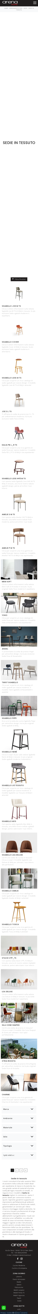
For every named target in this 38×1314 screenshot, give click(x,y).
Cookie (9, 1313)
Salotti (19, 1285)
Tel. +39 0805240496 (19, 1253)
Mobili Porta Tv (19, 1293)
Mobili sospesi (19, 1290)
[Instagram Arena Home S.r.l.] (21, 1259)
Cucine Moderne (19, 1265)
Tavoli (19, 1298)
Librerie (19, 1277)
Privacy (3, 1313)
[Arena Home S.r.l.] (19, 1245)
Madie (19, 1282)
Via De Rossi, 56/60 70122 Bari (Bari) (19, 1250)
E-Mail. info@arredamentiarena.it (19, 1255)
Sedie (25, 8)
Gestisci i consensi (20, 1313)
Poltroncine (19, 1287)
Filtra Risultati (20, 279)
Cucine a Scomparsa (19, 1268)
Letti (19, 1309)
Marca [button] (6, 1109)
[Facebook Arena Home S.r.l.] (17, 1259)
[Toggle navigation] (34, 3)
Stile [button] (5, 1136)
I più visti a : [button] (9, 1155)
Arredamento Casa (15, 8)
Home (6, 8)
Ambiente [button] (7, 1118)
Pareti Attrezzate (19, 1279)
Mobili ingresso (19, 1295)
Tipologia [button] (7, 1146)
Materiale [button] (7, 1127)
